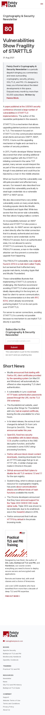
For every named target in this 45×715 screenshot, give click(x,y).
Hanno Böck (12, 98)
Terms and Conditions (11, 703)
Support (6, 697)
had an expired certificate (27, 411)
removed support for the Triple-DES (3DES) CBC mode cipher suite (23, 503)
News (5, 682)
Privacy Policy (8, 707)
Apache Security (9, 650)
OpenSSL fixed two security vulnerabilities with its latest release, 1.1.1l (23, 438)
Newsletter (7, 678)
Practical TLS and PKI (11, 669)
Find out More (12, 596)
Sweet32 (20, 512)
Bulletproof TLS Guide (11, 688)
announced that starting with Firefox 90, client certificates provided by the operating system (24, 375)
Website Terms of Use (11, 700)
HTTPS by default (15, 519)
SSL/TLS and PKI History (12, 685)
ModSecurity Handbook (12, 657)
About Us (6, 710)
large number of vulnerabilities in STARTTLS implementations (20, 112)
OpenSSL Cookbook (10, 660)
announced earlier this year (19, 430)
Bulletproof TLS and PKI (12, 654)
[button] (41, 4)
